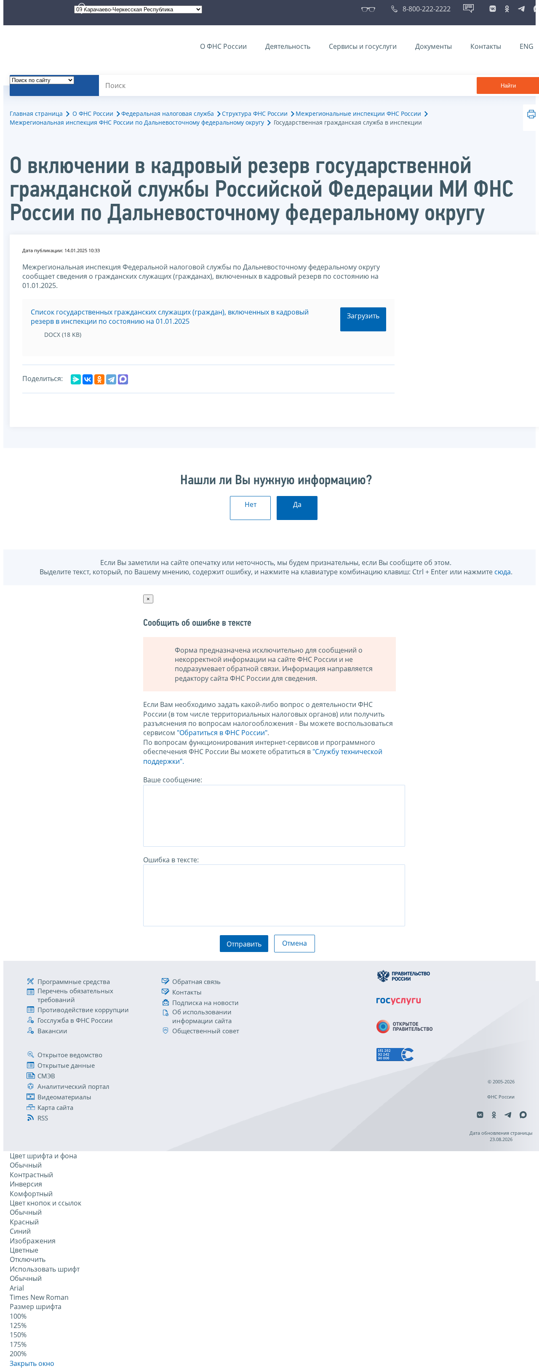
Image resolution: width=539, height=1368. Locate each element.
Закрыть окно (32, 1363)
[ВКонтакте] (88, 379)
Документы (433, 46)
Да (297, 504)
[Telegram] (111, 379)
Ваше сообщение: (172, 779)
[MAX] (123, 379)
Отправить (244, 944)
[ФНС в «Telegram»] (521, 9)
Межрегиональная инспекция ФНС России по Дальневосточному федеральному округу (137, 122)
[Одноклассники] (99, 379)
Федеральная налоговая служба (167, 113)
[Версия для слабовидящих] (370, 8)
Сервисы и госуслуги (363, 46)
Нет (250, 504)
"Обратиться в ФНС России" (222, 732)
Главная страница (36, 113)
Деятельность (287, 46)
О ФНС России (223, 46)
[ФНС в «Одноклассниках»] (507, 9)
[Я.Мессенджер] (76, 379)
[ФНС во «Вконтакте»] (492, 9)
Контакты (485, 46)
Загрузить (363, 315)
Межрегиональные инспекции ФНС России (358, 113)
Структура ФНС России (255, 113)
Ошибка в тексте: (171, 859)
